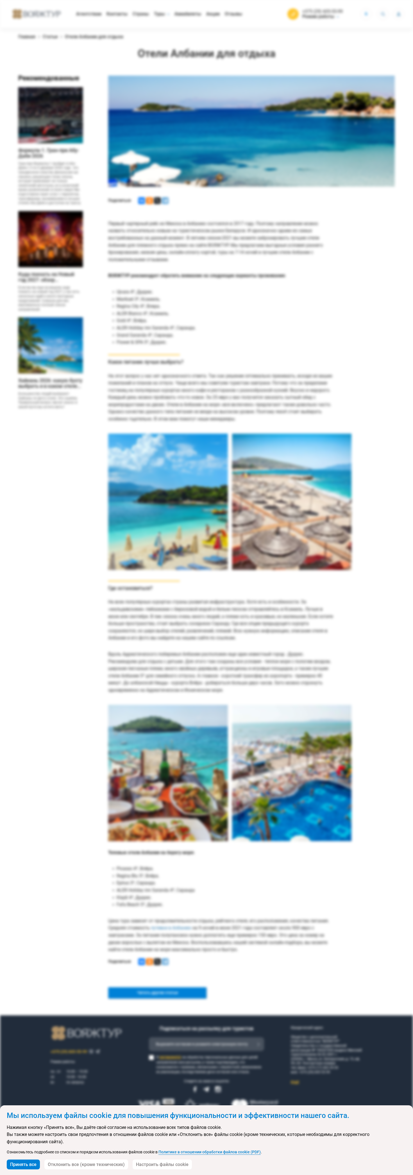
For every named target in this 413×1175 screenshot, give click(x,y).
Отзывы (233, 14)
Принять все (23, 1164)
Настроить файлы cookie (162, 1164)
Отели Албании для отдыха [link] (94, 36)
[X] (157, 200)
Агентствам (88, 14)
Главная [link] (26, 36)
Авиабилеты (187, 14)
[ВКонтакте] (141, 200)
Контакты (117, 14)
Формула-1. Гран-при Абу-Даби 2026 (48, 153)
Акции (213, 14)
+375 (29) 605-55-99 (322, 11)
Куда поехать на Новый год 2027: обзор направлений (46, 277)
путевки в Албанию (171, 928)
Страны (141, 14)
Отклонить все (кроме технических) (86, 1164)
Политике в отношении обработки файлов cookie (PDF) (209, 1152)
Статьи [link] (50, 36)
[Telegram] (165, 200)
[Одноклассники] (149, 200)
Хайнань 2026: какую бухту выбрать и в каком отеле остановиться (50, 383)
